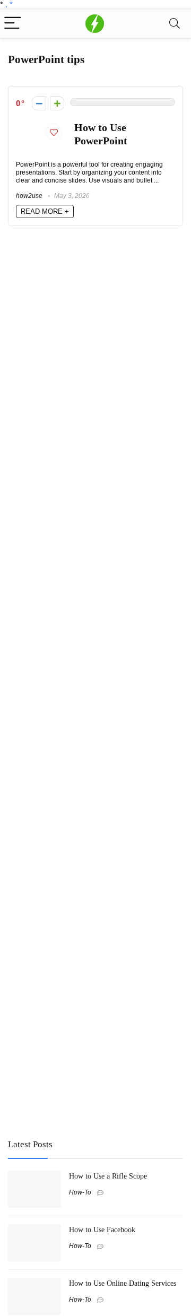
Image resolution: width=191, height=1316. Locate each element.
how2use (29, 196)
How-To (80, 1192)
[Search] (174, 24)
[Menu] (12, 24)
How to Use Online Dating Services (122, 1283)
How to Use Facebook (102, 1229)
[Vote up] (57, 103)
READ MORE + (45, 211)
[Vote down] (39, 103)
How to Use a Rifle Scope (108, 1176)
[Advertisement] (87, 1052)
